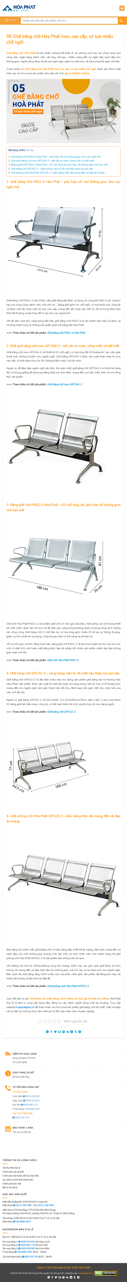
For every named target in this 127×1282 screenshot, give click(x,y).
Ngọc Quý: (26, 1100)
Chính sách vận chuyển (13, 1171)
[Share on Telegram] (79, 1031)
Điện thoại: (16, 1221)
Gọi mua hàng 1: (18, 1241)
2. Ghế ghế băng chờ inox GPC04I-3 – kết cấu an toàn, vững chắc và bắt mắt (51, 160)
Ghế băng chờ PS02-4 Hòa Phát (66, 333)
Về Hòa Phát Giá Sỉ (11, 1167)
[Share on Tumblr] (75, 1031)
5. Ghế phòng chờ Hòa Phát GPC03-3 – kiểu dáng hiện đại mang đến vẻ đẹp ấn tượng (56, 172)
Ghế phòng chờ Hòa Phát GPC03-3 (68, 986)
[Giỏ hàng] (122, 8)
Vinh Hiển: (26, 1096)
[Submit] (121, 20)
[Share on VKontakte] (67, 1031)
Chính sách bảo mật (11, 1183)
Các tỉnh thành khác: (20, 1256)
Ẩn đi (30, 150)
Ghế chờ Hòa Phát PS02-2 (62, 660)
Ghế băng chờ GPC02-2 (61, 712)
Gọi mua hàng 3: (18, 1248)
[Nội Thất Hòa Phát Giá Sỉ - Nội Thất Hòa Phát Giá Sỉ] (19, 8)
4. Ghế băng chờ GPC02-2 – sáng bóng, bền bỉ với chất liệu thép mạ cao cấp (50, 168)
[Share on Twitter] (55, 1031)
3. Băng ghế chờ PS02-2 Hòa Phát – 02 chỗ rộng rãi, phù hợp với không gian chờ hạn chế (58, 164)
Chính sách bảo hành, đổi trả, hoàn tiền (20, 1175)
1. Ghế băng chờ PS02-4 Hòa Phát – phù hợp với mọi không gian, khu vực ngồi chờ (54, 156)
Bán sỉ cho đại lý (10, 1187)
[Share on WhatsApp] (47, 1031)
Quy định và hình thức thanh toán (17, 1179)
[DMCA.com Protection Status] (106, 1273)
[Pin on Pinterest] (63, 1031)
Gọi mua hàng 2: (18, 1245)
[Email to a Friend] (59, 1031)
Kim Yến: (25, 1104)
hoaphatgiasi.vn (25, 1007)
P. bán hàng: (26, 1109)
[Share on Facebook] (51, 1031)
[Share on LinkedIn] (71, 1031)
